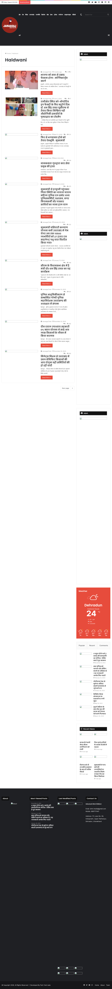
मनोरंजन (61, 14)
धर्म (19, 35)
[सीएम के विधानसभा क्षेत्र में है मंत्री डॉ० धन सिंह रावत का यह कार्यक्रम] (21, 268)
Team (108, 985)
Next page (65, 388)
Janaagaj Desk (47, 72)
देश (23, 14)
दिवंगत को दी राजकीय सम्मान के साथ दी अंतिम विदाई (86, 768)
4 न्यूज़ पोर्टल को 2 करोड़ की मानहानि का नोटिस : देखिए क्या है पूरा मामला (100, 657)
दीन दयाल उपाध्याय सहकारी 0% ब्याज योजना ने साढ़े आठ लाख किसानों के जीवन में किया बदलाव (55, 331)
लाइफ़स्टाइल (67, 14)
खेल (48, 14)
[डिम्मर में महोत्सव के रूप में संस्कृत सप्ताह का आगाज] (70, 974)
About (103, 985)
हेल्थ (51, 14)
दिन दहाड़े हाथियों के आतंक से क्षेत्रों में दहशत (100, 744)
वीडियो (74, 14)
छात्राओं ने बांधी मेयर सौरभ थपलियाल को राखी (85, 745)
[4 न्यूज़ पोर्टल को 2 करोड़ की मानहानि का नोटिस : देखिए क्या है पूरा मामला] (86, 657)
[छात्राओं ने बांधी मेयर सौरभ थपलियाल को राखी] (86, 736)
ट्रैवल (55, 14)
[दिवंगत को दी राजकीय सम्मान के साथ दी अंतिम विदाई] (86, 759)
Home (8, 53)
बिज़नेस (43, 14)
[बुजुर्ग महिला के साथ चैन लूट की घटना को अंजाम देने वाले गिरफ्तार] (86, 710)
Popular (82, 645)
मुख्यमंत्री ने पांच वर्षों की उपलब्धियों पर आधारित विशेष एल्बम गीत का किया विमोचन (100, 770)
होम (20, 14)
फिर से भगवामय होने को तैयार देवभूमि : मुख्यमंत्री (53, 139)
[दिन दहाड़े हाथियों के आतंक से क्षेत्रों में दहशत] (100, 736)
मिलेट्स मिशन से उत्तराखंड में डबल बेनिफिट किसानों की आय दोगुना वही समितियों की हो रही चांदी (55, 361)
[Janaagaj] (10, 25)
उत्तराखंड (31, 14)
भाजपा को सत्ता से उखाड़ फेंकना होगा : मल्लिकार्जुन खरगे (54, 78)
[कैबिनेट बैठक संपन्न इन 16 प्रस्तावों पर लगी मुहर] (86, 697)
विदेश (26, 14)
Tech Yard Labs (45, 985)
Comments (104, 645)
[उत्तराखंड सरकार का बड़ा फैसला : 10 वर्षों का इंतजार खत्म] (61, 974)
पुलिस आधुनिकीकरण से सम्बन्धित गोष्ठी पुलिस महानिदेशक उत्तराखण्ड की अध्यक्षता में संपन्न (53, 299)
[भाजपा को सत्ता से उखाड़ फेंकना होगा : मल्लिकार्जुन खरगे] (21, 80)
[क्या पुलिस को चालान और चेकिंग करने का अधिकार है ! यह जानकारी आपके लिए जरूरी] (86, 669)
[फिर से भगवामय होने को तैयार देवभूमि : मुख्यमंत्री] (21, 142)
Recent (92, 645)
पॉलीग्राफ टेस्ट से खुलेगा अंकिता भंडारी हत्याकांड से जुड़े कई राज (99, 684)
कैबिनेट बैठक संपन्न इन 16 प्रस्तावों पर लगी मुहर (98, 697)
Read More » (46, 93)
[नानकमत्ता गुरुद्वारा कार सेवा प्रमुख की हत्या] (21, 166)
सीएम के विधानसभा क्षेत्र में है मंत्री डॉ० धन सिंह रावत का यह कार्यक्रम (55, 268)
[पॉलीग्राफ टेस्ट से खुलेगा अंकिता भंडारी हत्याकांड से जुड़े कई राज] (86, 684)
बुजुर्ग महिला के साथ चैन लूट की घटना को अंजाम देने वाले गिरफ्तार (99, 710)
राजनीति (38, 14)
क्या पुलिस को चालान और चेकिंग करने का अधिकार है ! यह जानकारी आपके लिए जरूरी (100, 671)
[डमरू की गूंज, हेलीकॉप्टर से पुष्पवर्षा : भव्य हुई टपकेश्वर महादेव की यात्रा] (78, 969)
